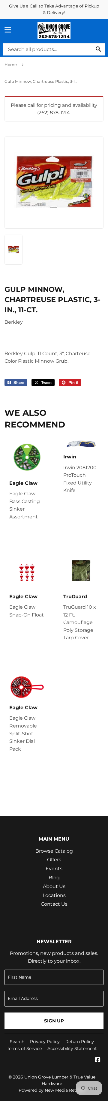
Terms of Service (24, 1048)
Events (54, 869)
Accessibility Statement (72, 1048)
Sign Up (54, 1021)
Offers (54, 859)
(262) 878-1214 (53, 113)
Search (17, 1041)
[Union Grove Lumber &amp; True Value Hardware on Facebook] (97, 1060)
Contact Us (54, 904)
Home (10, 64)
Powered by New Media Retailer (52, 1090)
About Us (54, 886)
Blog (54, 877)
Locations (54, 895)
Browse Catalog (54, 851)
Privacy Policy (45, 1041)
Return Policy (79, 1041)
